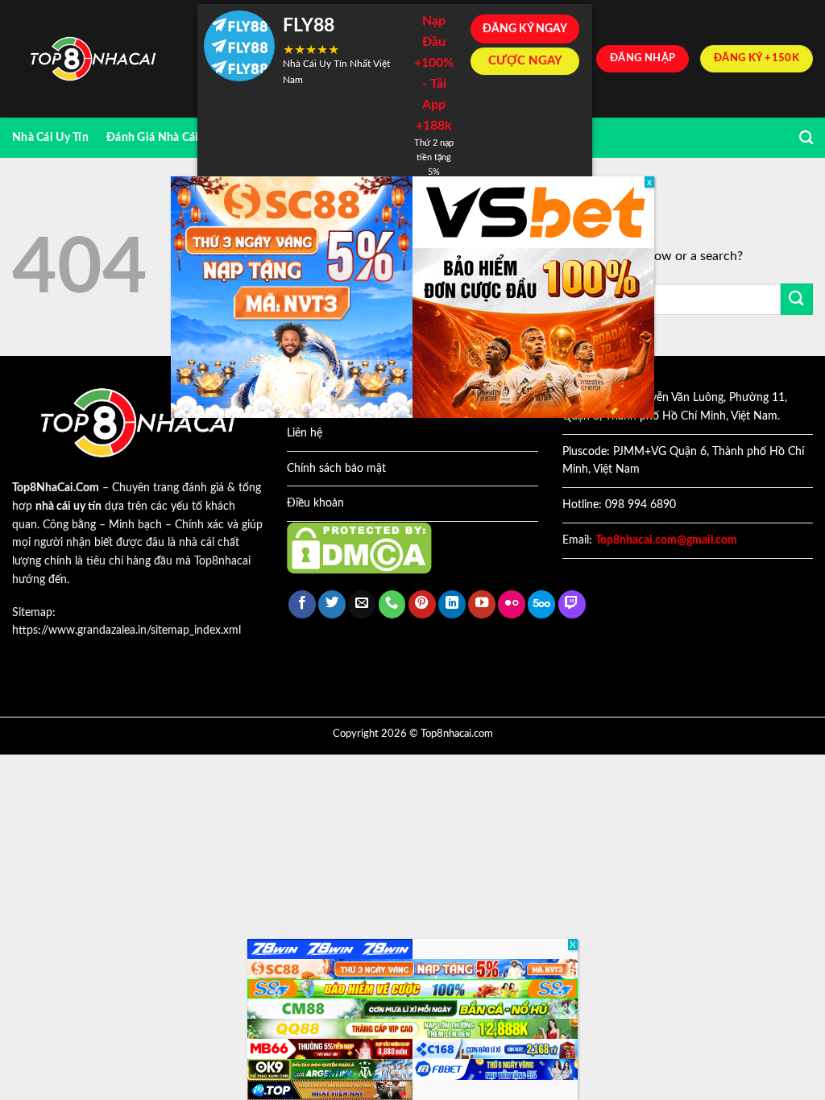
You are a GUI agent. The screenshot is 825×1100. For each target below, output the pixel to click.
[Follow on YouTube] (481, 604)
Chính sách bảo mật (336, 468)
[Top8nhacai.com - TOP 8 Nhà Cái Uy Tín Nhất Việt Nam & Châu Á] (92, 59)
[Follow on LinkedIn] (452, 604)
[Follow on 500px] (541, 604)
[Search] (806, 138)
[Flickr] (511, 604)
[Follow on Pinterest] (422, 604)
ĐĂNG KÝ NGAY (525, 29)
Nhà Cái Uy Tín (50, 137)
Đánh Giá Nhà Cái (152, 137)
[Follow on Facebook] (302, 604)
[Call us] (392, 604)
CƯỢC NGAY (525, 61)
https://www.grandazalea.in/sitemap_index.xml (126, 630)
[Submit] (797, 299)
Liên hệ (304, 433)
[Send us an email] (361, 604)
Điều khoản (315, 503)
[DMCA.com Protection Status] (359, 547)
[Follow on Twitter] (332, 604)
